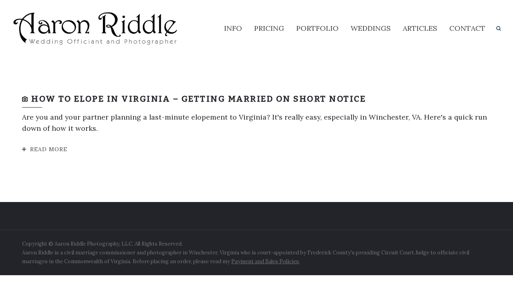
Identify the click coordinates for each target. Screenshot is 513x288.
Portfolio (317, 28)
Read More (48, 149)
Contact (467, 28)
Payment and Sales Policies (265, 261)
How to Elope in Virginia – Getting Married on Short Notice (198, 99)
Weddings (371, 28)
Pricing (269, 28)
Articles (420, 28)
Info (233, 28)
